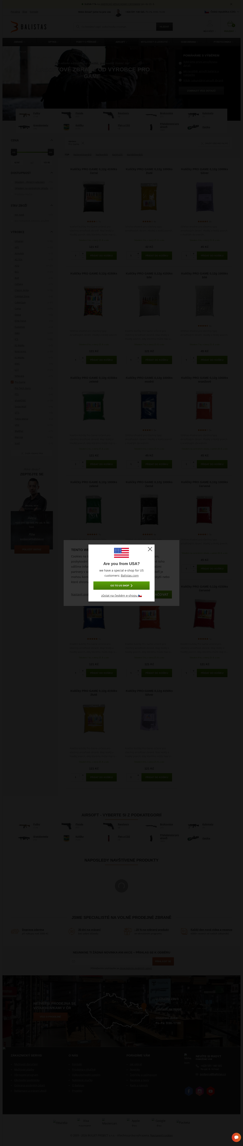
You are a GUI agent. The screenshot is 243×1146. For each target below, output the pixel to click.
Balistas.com (130, 575)
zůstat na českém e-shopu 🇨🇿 (121, 596)
